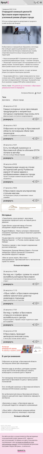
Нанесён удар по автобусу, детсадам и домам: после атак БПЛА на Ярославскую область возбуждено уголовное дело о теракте (19, 370)
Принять (22, 450)
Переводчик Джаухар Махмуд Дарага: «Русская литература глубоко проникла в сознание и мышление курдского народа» (20, 252)
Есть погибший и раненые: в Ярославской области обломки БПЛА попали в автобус (21, 150)
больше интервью (21, 265)
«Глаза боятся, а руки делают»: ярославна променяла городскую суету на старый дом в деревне (19, 220)
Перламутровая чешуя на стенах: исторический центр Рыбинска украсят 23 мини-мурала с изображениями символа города (19, 171)
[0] (36, 119)
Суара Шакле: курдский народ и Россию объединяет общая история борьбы (17, 226)
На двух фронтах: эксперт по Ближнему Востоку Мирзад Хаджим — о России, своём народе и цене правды (21, 240)
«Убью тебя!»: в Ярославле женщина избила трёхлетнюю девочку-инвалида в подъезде (20, 295)
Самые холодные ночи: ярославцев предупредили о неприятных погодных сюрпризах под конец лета (21, 111)
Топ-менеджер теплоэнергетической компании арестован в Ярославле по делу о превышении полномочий (20, 380)
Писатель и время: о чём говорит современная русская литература (19, 246)
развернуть (8, 119)
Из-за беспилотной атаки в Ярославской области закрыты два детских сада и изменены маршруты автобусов (21, 396)
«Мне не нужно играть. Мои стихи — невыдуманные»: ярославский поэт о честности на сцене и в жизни (21, 259)
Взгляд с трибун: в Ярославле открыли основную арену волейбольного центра (17, 315)
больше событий (21, 416)
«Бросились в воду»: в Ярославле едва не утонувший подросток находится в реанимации (19, 404)
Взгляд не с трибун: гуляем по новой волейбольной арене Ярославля (21, 275)
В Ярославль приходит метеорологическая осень (16, 335)
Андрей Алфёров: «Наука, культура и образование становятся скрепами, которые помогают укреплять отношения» (21, 233)
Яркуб (4, 2)
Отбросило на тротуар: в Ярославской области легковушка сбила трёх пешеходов (21, 130)
